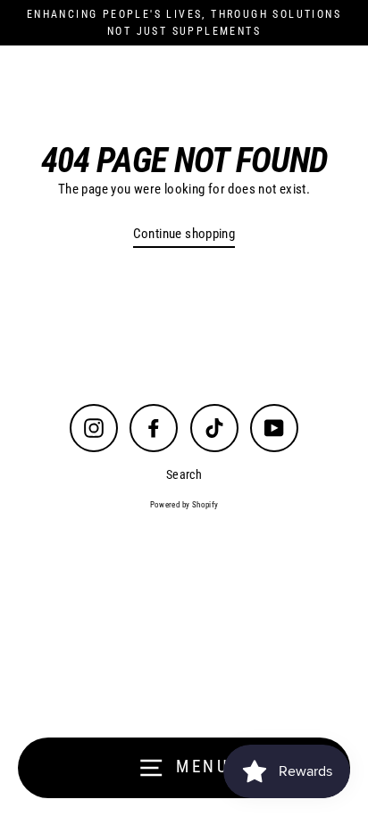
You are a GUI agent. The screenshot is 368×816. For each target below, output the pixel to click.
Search (184, 474)
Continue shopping (184, 234)
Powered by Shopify (184, 504)
